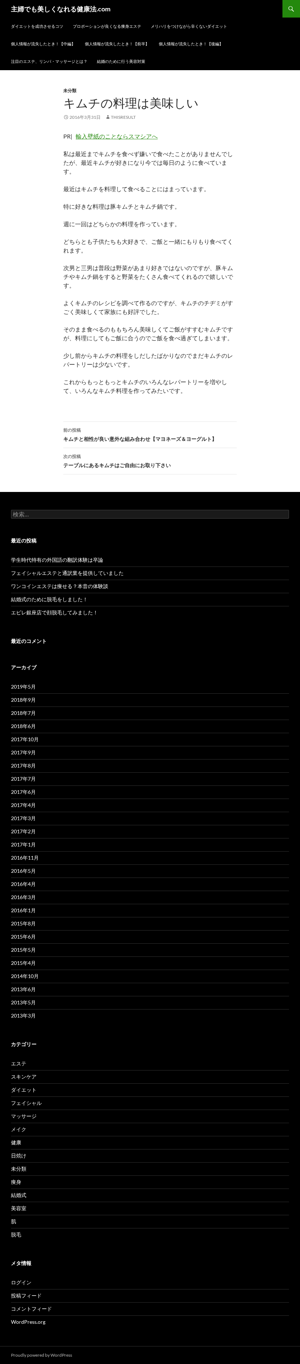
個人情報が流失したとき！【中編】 (43, 43)
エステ (18, 1063)
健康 (16, 1142)
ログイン (21, 1282)
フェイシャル (26, 1103)
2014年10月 (25, 976)
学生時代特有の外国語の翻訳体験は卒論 (57, 560)
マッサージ (24, 1116)
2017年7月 (23, 779)
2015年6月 (23, 936)
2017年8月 (23, 765)
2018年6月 (23, 726)
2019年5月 (23, 686)
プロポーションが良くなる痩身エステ (107, 26)
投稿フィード (26, 1295)
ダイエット (24, 1090)
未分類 (69, 90)
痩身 (16, 1182)
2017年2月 (23, 831)
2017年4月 (23, 805)
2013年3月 (23, 1015)
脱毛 (16, 1234)
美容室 (18, 1208)
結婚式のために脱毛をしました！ (49, 599)
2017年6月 (23, 792)
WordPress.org (28, 1322)
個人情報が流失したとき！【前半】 (117, 43)
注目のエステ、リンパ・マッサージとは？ (49, 61)
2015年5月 (23, 950)
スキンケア (24, 1076)
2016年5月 (23, 871)
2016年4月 (23, 884)
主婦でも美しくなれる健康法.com (60, 9)
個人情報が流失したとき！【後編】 (191, 43)
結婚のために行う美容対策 (121, 61)
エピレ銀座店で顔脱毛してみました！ (54, 612)
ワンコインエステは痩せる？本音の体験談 (59, 586)
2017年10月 (25, 739)
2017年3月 (23, 818)
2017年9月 (23, 752)
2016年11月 (25, 858)
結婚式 (18, 1195)
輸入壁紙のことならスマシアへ (117, 136)
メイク (18, 1129)
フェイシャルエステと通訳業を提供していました (67, 573)
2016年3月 (23, 897)
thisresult (123, 117)
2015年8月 (23, 923)
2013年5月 (23, 1002)
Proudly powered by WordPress (41, 1355)
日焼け (18, 1155)
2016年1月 (23, 910)
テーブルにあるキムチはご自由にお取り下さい (117, 461)
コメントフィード (31, 1309)
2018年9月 (23, 700)
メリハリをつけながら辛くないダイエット (189, 26)
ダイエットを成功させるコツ (37, 26)
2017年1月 (23, 844)
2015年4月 (23, 963)
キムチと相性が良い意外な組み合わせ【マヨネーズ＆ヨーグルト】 (140, 434)
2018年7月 (23, 713)
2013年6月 (23, 989)
